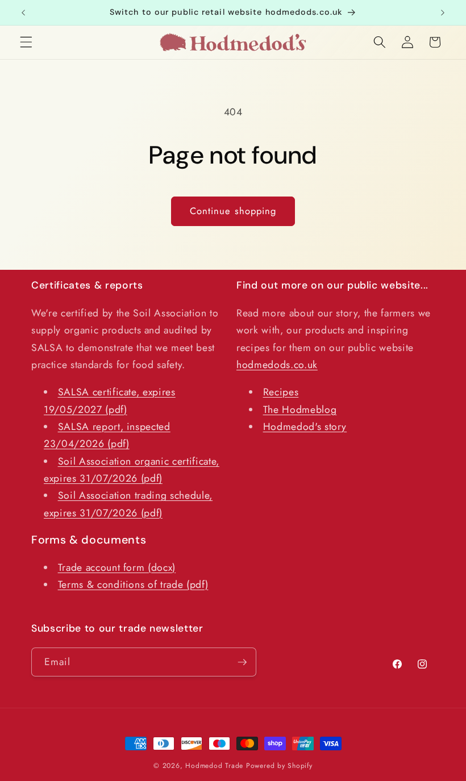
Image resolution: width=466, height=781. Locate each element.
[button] (26, 42)
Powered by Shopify (279, 766)
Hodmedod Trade (214, 766)
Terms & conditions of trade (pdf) (133, 584)
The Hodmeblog (300, 409)
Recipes (281, 392)
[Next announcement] (442, 12)
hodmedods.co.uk (277, 364)
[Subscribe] (242, 662)
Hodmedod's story (305, 426)
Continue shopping (233, 211)
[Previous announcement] (23, 12)
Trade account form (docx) (117, 567)
